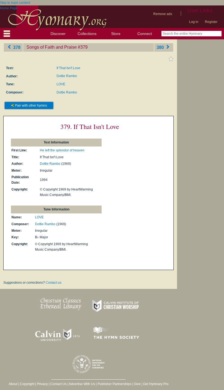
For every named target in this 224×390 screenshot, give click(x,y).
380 (161, 47)
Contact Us (58, 384)
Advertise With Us (82, 384)
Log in (193, 22)
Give (137, 384)
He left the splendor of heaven (62, 150)
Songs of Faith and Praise (51, 47)
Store (115, 33)
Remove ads (162, 14)
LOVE (61, 84)
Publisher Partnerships (114, 384)
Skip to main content (15, 3)
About (13, 384)
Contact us (53, 283)
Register (211, 22)
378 (16, 47)
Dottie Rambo (67, 76)
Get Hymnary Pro (156, 384)
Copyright (27, 384)
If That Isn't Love (68, 68)
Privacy (42, 384)
